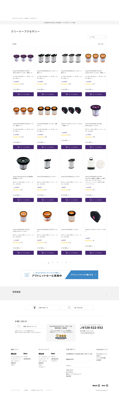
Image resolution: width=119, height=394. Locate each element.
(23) (21, 190)
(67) (94, 84)
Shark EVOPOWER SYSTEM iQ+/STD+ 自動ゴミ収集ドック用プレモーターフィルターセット (95, 178)
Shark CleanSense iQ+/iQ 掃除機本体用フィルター (23, 177)
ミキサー (25, 357)
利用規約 (26, 390)
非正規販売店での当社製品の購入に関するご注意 (79, 354)
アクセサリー (33, 18)
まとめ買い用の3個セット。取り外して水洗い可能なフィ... (23, 77)
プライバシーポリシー (16, 390)
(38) (45, 137)
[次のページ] (70, 262)
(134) (22, 84)
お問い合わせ (69, 370)
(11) (45, 84)
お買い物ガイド (43, 308)
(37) (21, 242)
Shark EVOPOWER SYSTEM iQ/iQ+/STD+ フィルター (21, 230)
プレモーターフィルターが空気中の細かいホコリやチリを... (95, 183)
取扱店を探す (70, 359)
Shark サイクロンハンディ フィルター (95, 230)
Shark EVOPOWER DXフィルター (46, 176)
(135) (22, 137)
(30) (94, 137)
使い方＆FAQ (78, 308)
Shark (26, 18)
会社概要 (98, 360)
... (61, 129)
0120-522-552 (93, 328)
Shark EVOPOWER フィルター (70, 229)
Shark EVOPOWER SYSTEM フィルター (47, 230)
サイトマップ (49, 390)
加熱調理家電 (27, 359)
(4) (45, 190)
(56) (69, 84)
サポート (68, 365)
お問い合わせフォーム (30, 326)
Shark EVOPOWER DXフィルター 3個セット (47, 72)
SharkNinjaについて (102, 349)
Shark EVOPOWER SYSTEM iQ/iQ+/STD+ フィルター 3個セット (95, 72)
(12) (69, 242)
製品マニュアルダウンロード (74, 374)
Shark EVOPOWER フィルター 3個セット (47, 124)
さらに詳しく (17, 89)
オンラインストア (18, 18)
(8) (93, 240)
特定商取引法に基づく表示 (37, 390)
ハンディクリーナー (16, 359)
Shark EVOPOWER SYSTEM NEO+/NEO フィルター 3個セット (22, 72)
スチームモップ (15, 361)
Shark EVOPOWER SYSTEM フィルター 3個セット (23, 124)
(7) (69, 135)
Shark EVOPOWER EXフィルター (70, 176)
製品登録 (68, 376)
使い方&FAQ (69, 372)
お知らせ (98, 356)
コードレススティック (17, 357)
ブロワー (13, 365)
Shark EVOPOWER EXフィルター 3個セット (71, 72)
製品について (15, 349)
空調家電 (13, 363)
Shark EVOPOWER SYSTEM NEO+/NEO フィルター (93, 124)
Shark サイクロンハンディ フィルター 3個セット (71, 124)
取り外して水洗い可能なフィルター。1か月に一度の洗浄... (95, 130)
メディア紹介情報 (101, 358)
